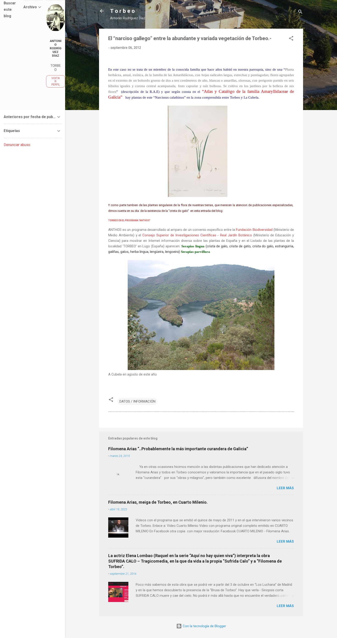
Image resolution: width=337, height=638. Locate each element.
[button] (291, 39)
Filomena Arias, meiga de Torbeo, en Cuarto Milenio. (158, 502)
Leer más (285, 488)
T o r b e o (122, 11)
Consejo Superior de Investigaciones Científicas (179, 235)
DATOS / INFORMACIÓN (137, 401)
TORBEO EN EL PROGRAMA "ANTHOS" (129, 220)
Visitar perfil (55, 81)
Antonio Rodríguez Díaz (55, 48)
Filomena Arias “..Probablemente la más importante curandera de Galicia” (178, 448)
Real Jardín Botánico (236, 235)
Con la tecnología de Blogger (204, 626)
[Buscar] (300, 12)
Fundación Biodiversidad (254, 230)
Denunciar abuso (17, 145)
